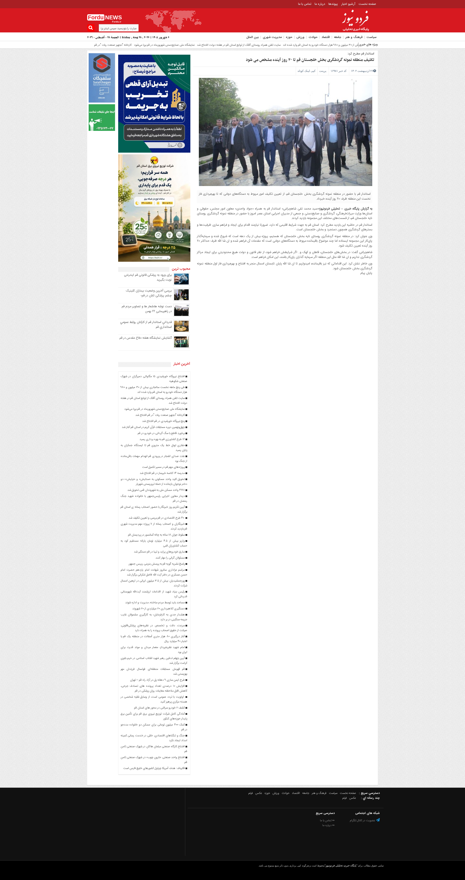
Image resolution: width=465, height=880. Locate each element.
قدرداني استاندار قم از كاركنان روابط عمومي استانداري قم (146, 325)
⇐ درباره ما (328, 825)
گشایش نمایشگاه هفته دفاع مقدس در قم (145, 338)
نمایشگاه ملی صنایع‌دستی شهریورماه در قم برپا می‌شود (139, 45)
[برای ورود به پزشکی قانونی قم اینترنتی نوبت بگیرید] (181, 284)
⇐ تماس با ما (327, 820)
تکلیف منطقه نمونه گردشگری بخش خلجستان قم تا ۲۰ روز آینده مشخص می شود (310, 60)
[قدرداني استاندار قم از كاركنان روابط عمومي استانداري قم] (181, 331)
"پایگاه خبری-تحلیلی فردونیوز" (341, 865)
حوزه (289, 37)
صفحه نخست (367, 4)
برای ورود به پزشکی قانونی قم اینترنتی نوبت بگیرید (148, 277)
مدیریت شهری (272, 37)
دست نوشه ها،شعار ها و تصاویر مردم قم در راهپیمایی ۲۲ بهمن (147, 309)
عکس (258, 793)
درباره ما (320, 4)
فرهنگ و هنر (354, 37)
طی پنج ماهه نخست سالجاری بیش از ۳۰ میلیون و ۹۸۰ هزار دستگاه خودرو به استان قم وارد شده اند (314, 45)
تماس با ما (304, 4)
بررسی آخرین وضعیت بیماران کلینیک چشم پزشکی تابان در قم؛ (149, 293)
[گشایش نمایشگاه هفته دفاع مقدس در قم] (181, 347)
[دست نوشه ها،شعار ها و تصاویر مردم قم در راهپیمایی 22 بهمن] (181, 316)
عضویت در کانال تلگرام (363, 820)
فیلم (250, 793)
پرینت (322, 71)
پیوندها (333, 4)
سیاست (372, 37)
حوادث (313, 37)
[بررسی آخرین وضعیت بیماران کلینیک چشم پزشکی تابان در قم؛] (181, 300)
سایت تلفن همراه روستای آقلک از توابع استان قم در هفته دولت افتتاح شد (213, 45)
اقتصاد (326, 37)
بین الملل (252, 37)
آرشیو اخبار (348, 4)
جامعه (337, 37)
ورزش (300, 37)
